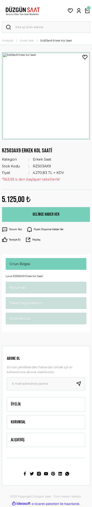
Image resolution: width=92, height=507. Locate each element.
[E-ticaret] (45, 504)
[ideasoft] (21, 504)
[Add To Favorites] (85, 57)
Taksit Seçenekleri (25, 303)
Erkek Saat (42, 159)
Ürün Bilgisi (19, 264)
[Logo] (23, 11)
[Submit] (80, 383)
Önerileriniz (19, 318)
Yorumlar (17, 287)
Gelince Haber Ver (46, 214)
